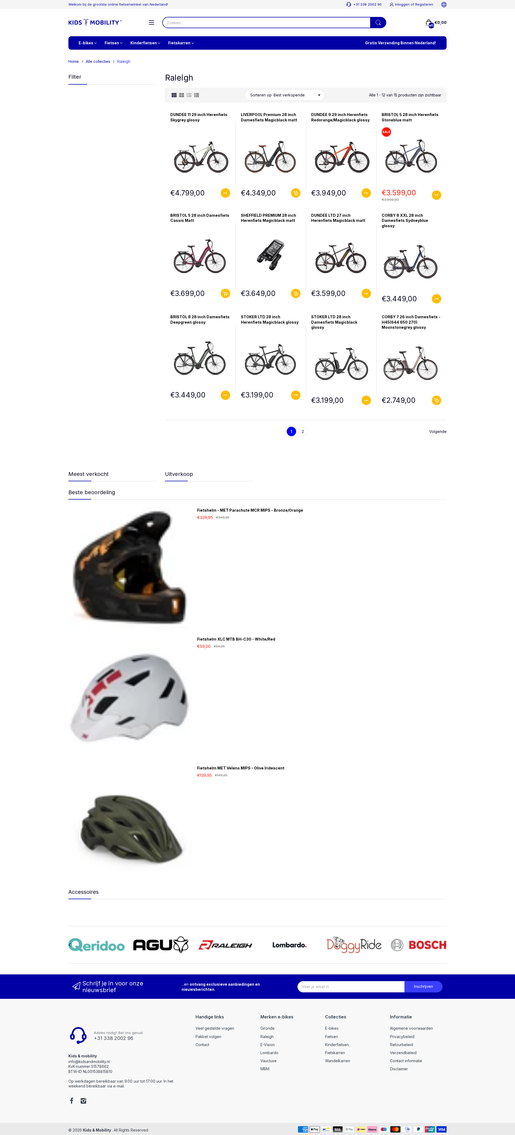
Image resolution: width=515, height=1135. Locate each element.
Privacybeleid (402, 1036)
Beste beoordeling (91, 492)
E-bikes (332, 1028)
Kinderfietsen (337, 1044)
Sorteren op (261, 95)
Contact (202, 1044)
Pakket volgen (208, 1036)
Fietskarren (335, 1052)
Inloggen (403, 4)
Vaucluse (268, 1060)
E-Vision (267, 1044)
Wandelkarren (337, 1060)
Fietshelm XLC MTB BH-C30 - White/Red (236, 639)
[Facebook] (71, 1101)
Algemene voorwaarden (411, 1028)
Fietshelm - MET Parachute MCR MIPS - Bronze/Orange (250, 510)
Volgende (438, 431)
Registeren (424, 4)
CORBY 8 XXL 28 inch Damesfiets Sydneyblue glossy (405, 220)
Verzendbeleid (403, 1052)
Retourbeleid (401, 1044)
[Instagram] (83, 1101)
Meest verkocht (88, 474)
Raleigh (267, 1036)
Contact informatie (406, 1060)
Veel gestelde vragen (215, 1028)
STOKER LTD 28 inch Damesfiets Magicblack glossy (334, 322)
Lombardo (269, 1052)
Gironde (267, 1028)
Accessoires (83, 892)
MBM (264, 1069)
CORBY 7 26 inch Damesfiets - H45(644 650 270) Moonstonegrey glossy (411, 322)
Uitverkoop (179, 474)
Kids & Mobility (97, 1130)
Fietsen (331, 1036)
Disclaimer (399, 1069)
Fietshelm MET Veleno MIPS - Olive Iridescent (240, 768)
